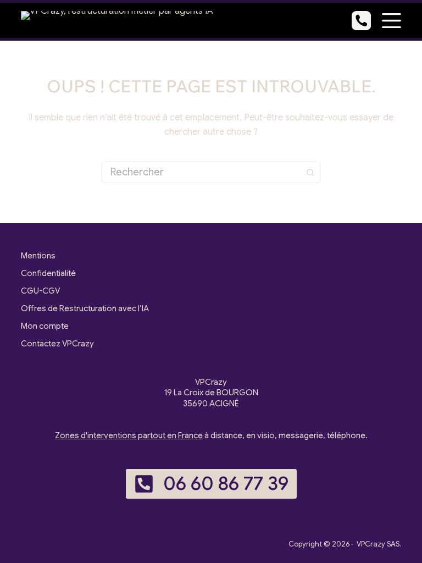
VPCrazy (371, 544)
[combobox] (201, 172)
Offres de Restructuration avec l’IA (85, 308)
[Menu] (391, 20)
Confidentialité (48, 273)
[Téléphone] (361, 20)
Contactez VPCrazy (57, 344)
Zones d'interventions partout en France (129, 435)
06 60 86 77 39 (225, 483)
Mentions (38, 256)
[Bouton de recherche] (310, 172)
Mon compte (45, 326)
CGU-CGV (40, 291)
